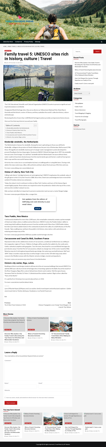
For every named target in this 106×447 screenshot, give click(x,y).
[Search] (102, 41)
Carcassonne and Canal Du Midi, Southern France (21, 135)
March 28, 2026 (13, 342)
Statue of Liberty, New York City (16, 130)
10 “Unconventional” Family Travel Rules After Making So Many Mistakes (60, 336)
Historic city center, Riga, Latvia (16, 137)
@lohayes (26, 291)
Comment (8, 360)
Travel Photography (80, 120)
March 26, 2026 (60, 340)
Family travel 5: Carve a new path (84, 83)
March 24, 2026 (94, 431)
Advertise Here (8, 42)
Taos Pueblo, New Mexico (14, 132)
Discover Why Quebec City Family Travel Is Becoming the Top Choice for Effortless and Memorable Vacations (87, 64)
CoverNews (58, 444)
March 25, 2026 (74, 432)
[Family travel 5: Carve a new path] (93, 419)
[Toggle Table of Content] (34, 125)
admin (7, 62)
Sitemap (37, 42)
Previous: (15, 304)
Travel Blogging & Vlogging (83, 113)
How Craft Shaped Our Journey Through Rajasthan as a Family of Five (86, 79)
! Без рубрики (79, 103)
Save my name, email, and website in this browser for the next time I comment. (30, 397)
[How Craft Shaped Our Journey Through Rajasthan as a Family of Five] (73, 419)
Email (41, 383)
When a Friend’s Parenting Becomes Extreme (88, 70)
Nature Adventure (80, 110)
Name (7, 383)
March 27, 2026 (37, 338)
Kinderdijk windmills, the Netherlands (18, 128)
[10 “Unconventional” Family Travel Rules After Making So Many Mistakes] (61, 324)
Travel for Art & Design (81, 116)
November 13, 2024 (15, 62)
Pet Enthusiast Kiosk (79, 129)
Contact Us (18, 42)
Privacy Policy (28, 42)
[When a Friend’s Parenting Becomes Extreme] (38, 324)
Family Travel (8, 50)
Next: (55, 305)
